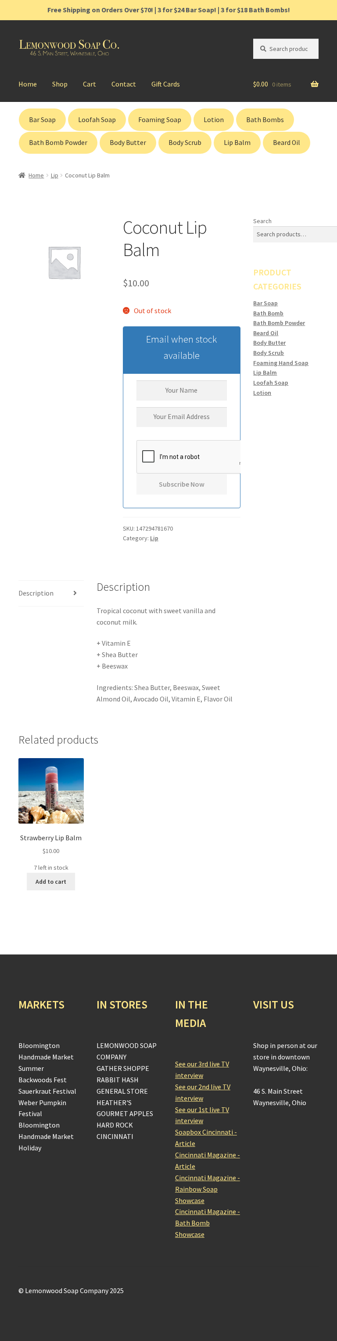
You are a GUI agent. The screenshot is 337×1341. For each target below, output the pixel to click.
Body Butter (128, 142)
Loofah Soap (97, 120)
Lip (54, 175)
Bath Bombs (265, 120)
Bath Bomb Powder (58, 142)
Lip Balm (237, 142)
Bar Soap (42, 120)
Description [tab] (36, 593)
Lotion (214, 120)
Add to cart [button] (51, 882)
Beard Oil (286, 142)
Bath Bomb (268, 313)
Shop (60, 84)
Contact (123, 84)
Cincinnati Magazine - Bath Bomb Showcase (207, 1223)
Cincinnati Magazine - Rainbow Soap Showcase (207, 1189)
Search (262, 221)
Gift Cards (165, 84)
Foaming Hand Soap (280, 363)
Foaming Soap (159, 120)
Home (27, 84)
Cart (89, 84)
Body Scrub (184, 142)
